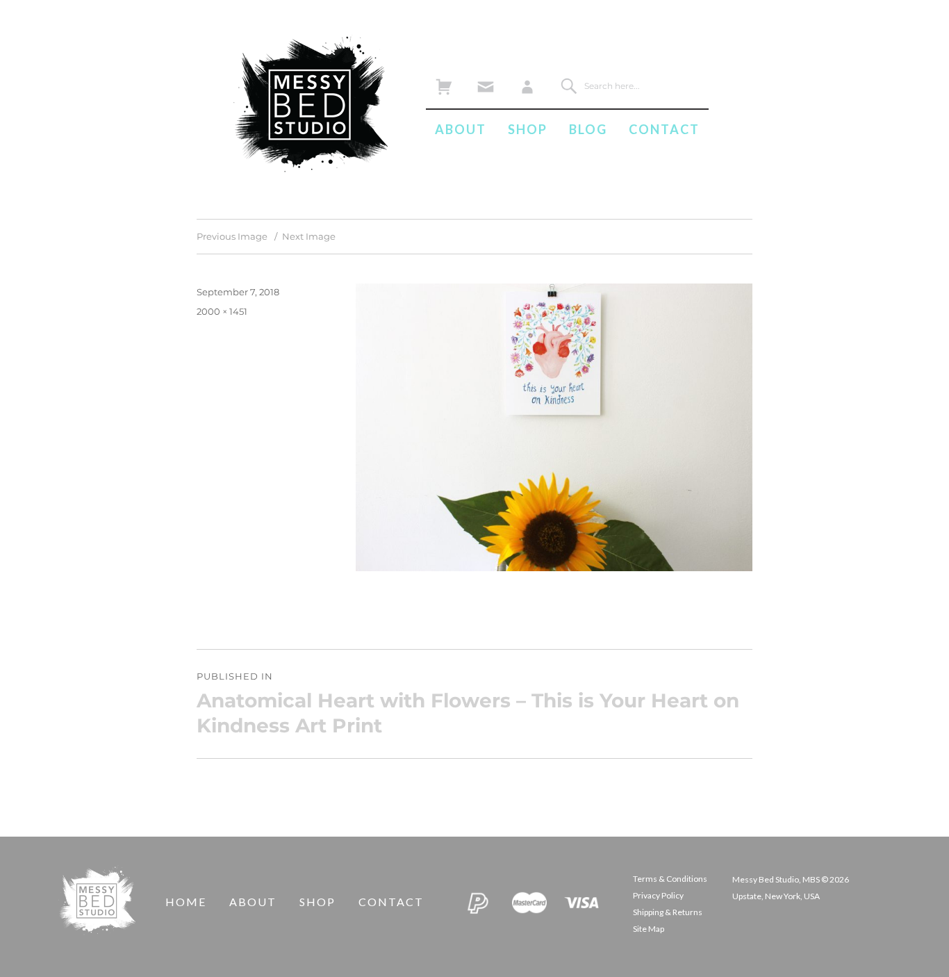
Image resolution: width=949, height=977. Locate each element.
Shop (527, 129)
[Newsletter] (485, 83)
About (460, 129)
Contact (664, 129)
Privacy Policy (658, 895)
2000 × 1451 (222, 311)
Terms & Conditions (670, 878)
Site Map (648, 928)
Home (185, 901)
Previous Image (232, 236)
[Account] (527, 83)
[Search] (568, 86)
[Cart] (443, 83)
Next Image (309, 236)
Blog (588, 129)
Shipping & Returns (667, 912)
